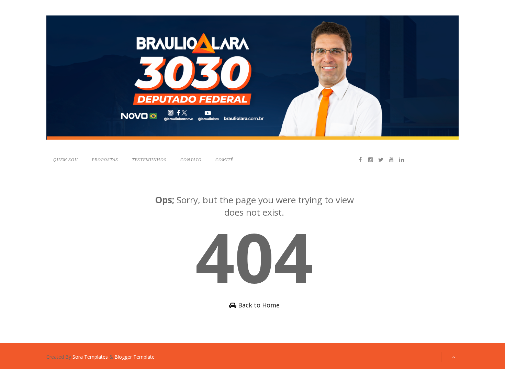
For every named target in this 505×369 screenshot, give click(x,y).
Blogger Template (134, 357)
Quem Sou (65, 160)
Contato (191, 160)
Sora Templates (90, 357)
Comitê (224, 160)
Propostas (105, 160)
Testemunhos (149, 160)
